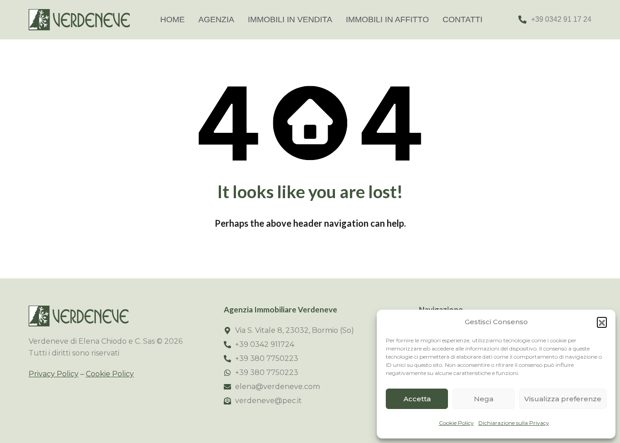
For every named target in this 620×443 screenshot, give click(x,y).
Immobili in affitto (387, 19)
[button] (601, 321)
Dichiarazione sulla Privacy (513, 422)
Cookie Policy (456, 422)
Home (172, 19)
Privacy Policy (54, 374)
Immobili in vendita (290, 19)
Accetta (417, 398)
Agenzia (216, 19)
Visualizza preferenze (562, 398)
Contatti (462, 19)
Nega (483, 398)
